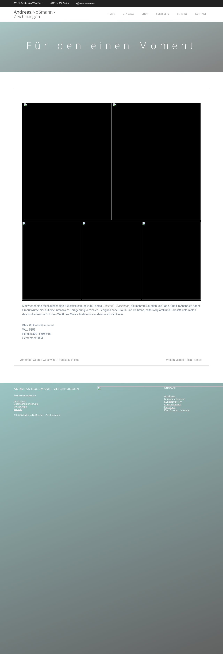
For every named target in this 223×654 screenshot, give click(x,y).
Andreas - (34, 14)
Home (111, 13)
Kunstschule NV (173, 401)
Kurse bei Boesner (174, 399)
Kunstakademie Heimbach (172, 406)
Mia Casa (128, 13)
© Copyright (20, 406)
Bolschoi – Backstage (116, 305)
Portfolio (162, 13)
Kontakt (200, 13)
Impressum (20, 401)
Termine (182, 13)
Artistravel (169, 396)
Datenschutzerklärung (26, 403)
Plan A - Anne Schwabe (177, 410)
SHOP (145, 13)
